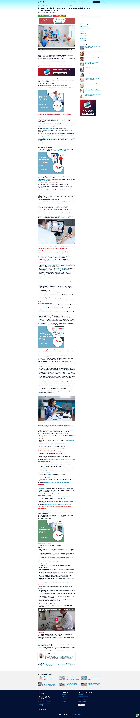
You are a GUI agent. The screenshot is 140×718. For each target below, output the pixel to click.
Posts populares (83, 44)
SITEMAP (64, 701)
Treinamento (82, 40)
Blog (41, 5)
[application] (56, 49)
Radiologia (82, 36)
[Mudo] (70, 49)
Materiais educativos (82, 701)
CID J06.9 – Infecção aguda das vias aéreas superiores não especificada (92, 79)
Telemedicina (45, 5)
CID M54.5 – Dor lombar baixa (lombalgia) (92, 57)
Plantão (73, 2)
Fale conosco (64, 699)
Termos (79, 714)
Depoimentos (64, 698)
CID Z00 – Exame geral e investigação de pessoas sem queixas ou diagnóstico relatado (93, 90)
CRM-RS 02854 (41, 704)
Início (39, 5)
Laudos (67, 2)
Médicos (81, 30)
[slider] (73, 49)
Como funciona (80, 694)
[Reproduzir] (39, 49)
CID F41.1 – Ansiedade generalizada (91, 67)
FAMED (54, 656)
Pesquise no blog (83, 15)
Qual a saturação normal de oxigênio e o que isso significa (93, 84)
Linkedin (49, 659)
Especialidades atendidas (83, 696)
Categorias (82, 20)
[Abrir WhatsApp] (137, 715)
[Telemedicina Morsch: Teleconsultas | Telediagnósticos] (41, 2)
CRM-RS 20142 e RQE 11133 (44, 708)
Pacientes (82, 33)
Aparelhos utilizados (82, 698)
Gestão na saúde (83, 26)
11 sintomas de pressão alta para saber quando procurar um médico (92, 63)
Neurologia (82, 31)
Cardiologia (82, 23)
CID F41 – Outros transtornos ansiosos (91, 73)
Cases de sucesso (83, 24)
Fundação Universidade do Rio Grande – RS (59, 657)
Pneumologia (82, 35)
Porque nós (64, 696)
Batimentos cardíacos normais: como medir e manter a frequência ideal (92, 95)
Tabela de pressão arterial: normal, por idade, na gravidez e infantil (93, 47)
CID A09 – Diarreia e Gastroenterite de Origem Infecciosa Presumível (93, 52)
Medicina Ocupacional (84, 28)
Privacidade (75, 714)
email (47, 700)
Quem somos (64, 694)
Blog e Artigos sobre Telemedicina (84, 699)
